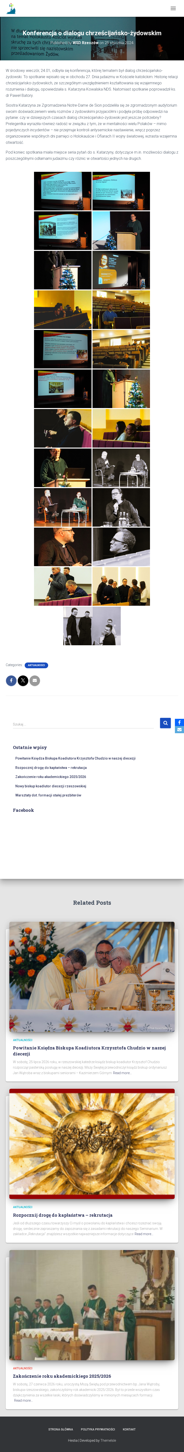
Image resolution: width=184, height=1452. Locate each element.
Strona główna (60, 1429)
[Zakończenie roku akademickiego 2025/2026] (92, 1305)
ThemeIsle (108, 1440)
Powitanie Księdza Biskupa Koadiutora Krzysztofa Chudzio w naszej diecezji (75, 758)
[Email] (179, 729)
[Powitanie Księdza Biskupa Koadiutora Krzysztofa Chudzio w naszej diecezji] (92, 976)
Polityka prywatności (98, 1429)
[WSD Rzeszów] (13, 8)
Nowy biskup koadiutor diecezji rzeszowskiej (50, 786)
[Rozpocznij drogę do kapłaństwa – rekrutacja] (92, 1144)
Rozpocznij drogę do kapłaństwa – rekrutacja (51, 768)
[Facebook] (179, 722)
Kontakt (129, 1429)
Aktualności (36, 665)
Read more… (122, 1073)
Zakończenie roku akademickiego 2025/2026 (50, 777)
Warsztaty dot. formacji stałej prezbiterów (48, 795)
